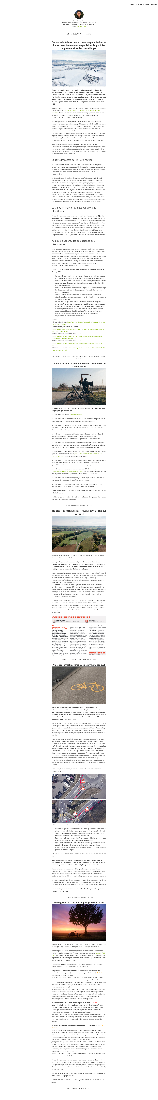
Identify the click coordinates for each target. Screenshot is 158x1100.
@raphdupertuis (81, 26)
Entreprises (83, 659)
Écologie (90, 356)
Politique (103, 356)
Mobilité (96, 356)
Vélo (87, 505)
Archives (139, 4)
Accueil (132, 4)
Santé (77, 358)
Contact (154, 4)
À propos (146, 4)
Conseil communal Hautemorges (77, 356)
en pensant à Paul (77, 415)
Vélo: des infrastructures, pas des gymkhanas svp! (79, 664)
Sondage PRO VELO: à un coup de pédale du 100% (79, 902)
